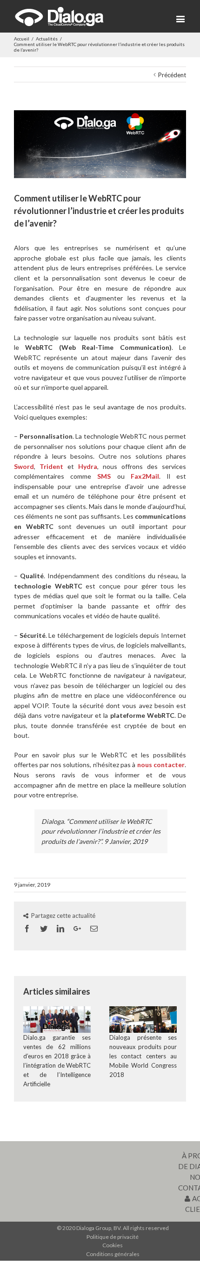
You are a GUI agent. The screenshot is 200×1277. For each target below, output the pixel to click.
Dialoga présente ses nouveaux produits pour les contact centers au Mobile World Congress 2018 (143, 1056)
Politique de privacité (113, 1236)
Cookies (112, 1245)
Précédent (172, 75)
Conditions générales (113, 1253)
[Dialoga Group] (59, 16)
